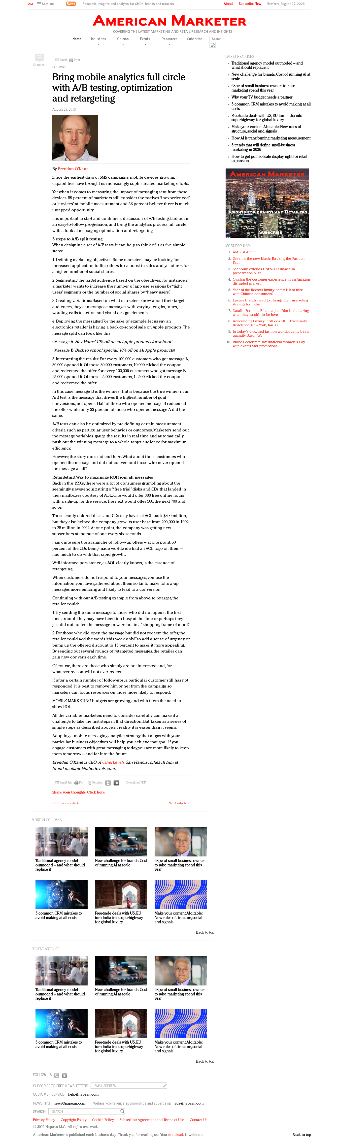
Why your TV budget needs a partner (262, 97)
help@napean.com (83, 1095)
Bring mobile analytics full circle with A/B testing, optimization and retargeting (118, 88)
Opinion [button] (123, 39)
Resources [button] (169, 39)
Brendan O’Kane (73, 169)
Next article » (179, 803)
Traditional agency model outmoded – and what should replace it (267, 66)
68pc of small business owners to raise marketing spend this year (263, 88)
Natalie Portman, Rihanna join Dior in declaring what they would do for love (271, 313)
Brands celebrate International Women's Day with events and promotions (269, 344)
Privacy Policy (44, 1120)
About (228, 3)
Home (76, 38)
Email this (66, 782)
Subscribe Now (250, 3)
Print (77, 60)
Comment (39, 65)
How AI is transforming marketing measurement (271, 138)
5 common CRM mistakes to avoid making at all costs (58, 916)
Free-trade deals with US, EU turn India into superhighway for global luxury (267, 118)
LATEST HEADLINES (239, 56)
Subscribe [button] (194, 38)
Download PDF (136, 782)
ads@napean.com (188, 1104)
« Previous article (66, 803)
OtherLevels (113, 762)
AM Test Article (245, 252)
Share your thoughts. (78, 792)
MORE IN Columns (47, 820)
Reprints (97, 782)
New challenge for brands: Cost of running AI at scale (121, 863)
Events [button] (145, 39)
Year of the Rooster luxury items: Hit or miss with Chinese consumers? (268, 292)
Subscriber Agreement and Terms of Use (152, 1120)
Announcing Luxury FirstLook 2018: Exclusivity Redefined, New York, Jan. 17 (270, 323)
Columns (59, 67)
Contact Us (198, 1120)
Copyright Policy (74, 1120)
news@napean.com (69, 1104)
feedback (176, 1135)
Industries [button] (98, 39)
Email (63, 60)
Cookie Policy (103, 1120)
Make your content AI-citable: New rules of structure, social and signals (266, 129)
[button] (46, 4)
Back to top (205, 933)
